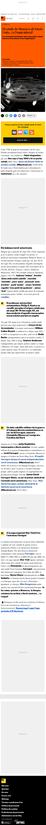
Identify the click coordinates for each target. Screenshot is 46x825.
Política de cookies (10, 809)
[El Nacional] (23, 781)
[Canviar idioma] (38, 18)
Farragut (29, 554)
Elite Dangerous (28, 584)
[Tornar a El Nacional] (22, 18)
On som (5, 792)
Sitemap (5, 799)
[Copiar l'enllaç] (23, 115)
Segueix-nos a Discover (9, 14)
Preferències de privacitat (13, 812)
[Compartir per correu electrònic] (19, 115)
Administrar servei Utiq (12, 816)
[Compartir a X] (2, 115)
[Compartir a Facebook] (15, 115)
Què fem (5, 789)
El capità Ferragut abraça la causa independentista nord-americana (22, 459)
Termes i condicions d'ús (12, 802)
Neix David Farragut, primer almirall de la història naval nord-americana (22, 484)
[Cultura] (3, 18)
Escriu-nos (6, 796)
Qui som (5, 786)
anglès (5, 297)
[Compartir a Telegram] (11, 115)
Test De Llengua (24, 14)
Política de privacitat (10, 806)
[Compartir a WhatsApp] (6, 115)
